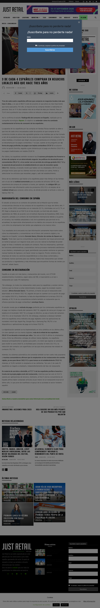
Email (29, 37)
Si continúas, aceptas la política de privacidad (51, 45)
